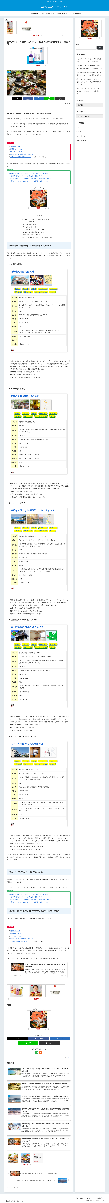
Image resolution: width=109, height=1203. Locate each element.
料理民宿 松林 (15, 146)
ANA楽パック (43, 289)
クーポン (52, 292)
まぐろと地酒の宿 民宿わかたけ (27, 743)
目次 (36, 215)
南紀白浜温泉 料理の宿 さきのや (27, 627)
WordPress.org (81, 140)
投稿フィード (81, 132)
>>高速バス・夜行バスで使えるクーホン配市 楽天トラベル (28, 181)
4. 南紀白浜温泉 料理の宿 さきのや (34, 229)
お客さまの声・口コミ (41, 292)
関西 (9, 1005)
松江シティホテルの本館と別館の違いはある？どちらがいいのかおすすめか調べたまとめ (89, 81)
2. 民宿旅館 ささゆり (30, 224)
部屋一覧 (33, 289)
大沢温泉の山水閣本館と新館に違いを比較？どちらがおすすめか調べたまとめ (89, 74)
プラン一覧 (25, 289)
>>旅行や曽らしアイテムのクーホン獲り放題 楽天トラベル (28, 173)
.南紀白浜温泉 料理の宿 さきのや (21, 154)
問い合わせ (80, 1198)
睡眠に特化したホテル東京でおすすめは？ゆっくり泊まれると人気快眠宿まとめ (89, 91)
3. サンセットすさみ (30, 227)
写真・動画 (18, 292)
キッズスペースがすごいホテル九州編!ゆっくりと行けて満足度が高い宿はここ (89, 60)
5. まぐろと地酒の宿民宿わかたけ (34, 232)
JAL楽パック (53, 289)
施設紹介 (17, 289)
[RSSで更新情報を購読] (40, 1052)
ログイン (79, 127)
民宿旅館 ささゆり (16, 149)
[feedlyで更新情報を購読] (36, 1052)
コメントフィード (82, 136)
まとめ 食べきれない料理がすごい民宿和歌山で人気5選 (39, 237)
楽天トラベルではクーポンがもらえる (34, 234)
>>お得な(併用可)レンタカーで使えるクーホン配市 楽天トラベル (30, 178)
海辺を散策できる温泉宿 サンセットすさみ (33, 510)
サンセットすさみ (16, 151)
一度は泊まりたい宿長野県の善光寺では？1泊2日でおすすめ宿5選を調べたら (89, 67)
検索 (77, 44)
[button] (60, 98)
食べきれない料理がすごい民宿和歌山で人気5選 (37, 219)
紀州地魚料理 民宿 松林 (22, 271)
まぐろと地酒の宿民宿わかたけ (20, 157)
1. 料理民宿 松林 (29, 221)
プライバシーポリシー (90, 1198)
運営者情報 (100, 1198)
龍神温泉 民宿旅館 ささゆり (25, 396)
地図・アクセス (28, 292)
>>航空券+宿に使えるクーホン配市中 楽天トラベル (26, 176)
